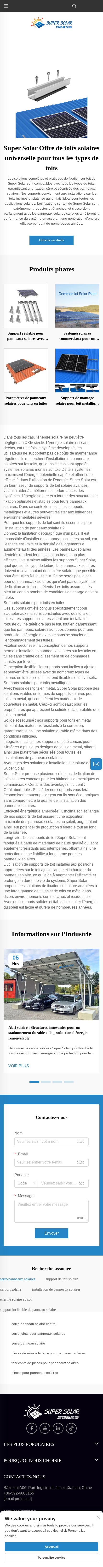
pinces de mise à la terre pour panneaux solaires (48, 1353)
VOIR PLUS (18, 1066)
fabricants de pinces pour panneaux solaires (45, 1363)
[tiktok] (71, 1428)
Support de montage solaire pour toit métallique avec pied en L (77, 401)
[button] (34, 1082)
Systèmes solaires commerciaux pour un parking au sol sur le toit (77, 336)
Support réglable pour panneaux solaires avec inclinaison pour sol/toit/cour (25, 336)
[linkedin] (58, 1428)
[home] (51, 22)
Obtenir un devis (51, 240)
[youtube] (45, 1428)
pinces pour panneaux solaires (34, 1373)
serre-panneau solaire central (33, 1324)
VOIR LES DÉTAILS (25, 306)
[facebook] (31, 1428)
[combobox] (26, 1183)
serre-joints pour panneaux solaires (38, 1333)
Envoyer (52, 1233)
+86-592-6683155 (19, 1493)
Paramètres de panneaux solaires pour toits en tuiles (26, 400)
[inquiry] (96, 764)
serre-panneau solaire (28, 1343)
